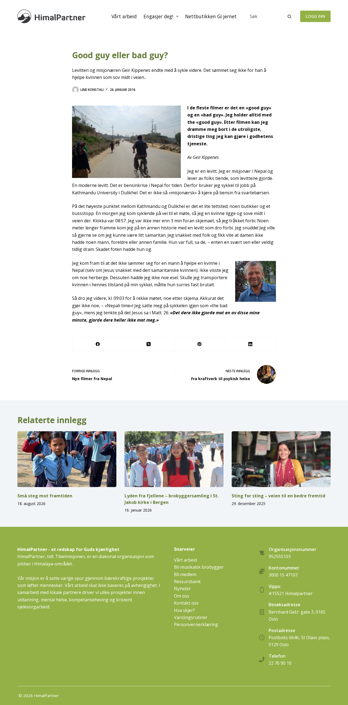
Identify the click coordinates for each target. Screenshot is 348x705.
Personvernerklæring (196, 624)
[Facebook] (97, 344)
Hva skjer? (184, 610)
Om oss (181, 596)
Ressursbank (187, 581)
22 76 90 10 (280, 663)
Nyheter (182, 589)
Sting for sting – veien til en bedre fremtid (278, 496)
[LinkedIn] (250, 344)
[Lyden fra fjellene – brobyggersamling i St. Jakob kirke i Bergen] (174, 459)
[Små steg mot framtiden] (66, 459)
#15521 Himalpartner (291, 593)
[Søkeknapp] (289, 16)
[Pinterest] (199, 344)
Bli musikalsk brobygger (199, 567)
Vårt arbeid (124, 16)
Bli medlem (185, 574)
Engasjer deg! (158, 16)
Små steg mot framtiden (44, 496)
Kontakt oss (186, 603)
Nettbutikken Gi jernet (211, 16)
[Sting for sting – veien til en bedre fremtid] (281, 459)
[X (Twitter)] (148, 344)
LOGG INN (315, 16)
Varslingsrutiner (190, 617)
